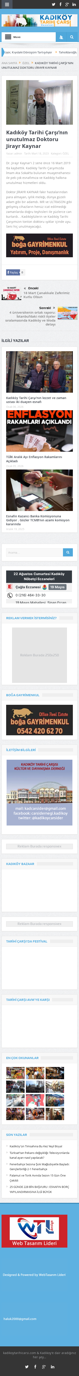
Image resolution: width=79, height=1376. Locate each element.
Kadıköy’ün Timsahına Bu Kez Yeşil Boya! (36, 1146)
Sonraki (45, 308)
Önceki (33, 288)
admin (18, 153)
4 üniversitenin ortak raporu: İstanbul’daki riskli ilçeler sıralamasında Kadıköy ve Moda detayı (30, 318)
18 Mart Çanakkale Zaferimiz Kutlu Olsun (46, 295)
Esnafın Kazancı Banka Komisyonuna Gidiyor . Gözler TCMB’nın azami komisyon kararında (38, 520)
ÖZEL (66, 153)
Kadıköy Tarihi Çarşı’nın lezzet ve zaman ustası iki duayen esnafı (36, 400)
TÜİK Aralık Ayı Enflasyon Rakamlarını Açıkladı (34, 459)
